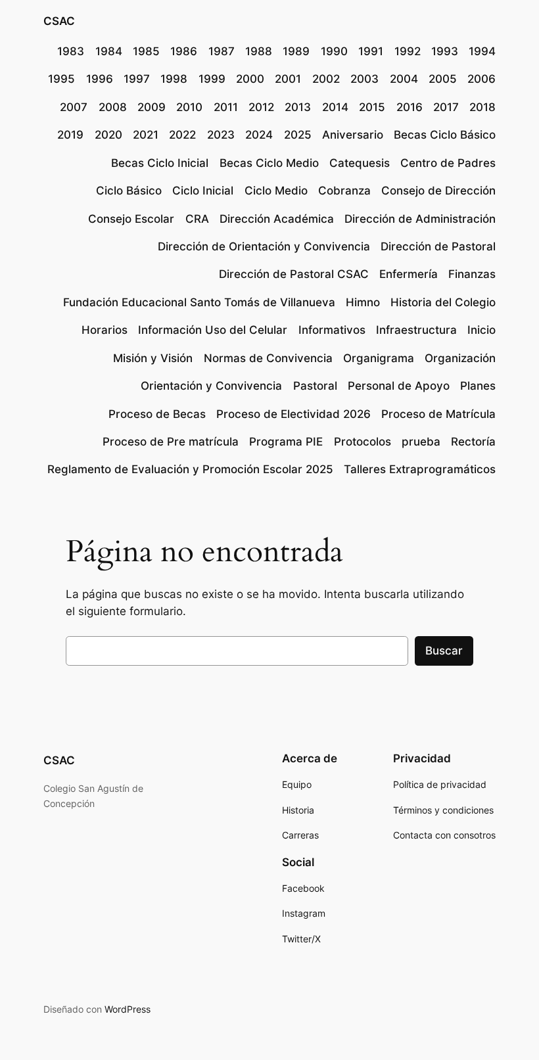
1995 (61, 78)
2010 (189, 107)
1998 (173, 78)
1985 (146, 51)
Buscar (444, 650)
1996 (99, 78)
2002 (326, 78)
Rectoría (473, 441)
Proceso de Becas (157, 414)
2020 (108, 134)
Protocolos (362, 441)
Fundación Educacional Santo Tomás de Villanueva (199, 302)
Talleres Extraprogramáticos (420, 469)
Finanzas (472, 274)
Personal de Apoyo (399, 385)
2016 (409, 107)
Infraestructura (416, 329)
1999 (212, 78)
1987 (221, 51)
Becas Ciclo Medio (269, 163)
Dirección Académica (277, 218)
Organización (460, 358)
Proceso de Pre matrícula (171, 441)
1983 (70, 51)
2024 (259, 134)
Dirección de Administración (420, 218)
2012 (261, 107)
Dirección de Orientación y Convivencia (264, 246)
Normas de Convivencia (268, 358)
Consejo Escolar (131, 218)
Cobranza (344, 190)
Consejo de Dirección (438, 190)
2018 (482, 107)
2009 (151, 107)
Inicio (481, 329)
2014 (335, 107)
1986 (183, 51)
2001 (288, 78)
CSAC (59, 21)
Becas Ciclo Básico (445, 134)
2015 (372, 107)
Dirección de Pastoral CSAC (294, 274)
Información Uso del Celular (212, 329)
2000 (250, 78)
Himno (363, 302)
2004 (404, 78)
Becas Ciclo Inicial (159, 163)
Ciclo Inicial (202, 190)
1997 (137, 78)
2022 (182, 134)
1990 (334, 51)
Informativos (331, 329)
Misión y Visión (153, 358)
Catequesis (359, 163)
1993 (444, 51)
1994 (482, 51)
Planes (478, 385)
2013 (298, 107)
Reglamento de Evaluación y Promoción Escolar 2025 (190, 469)
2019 (70, 134)
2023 (221, 134)
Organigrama (378, 358)
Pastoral (315, 385)
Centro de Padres (448, 163)
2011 (226, 107)
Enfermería (408, 274)
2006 (481, 78)
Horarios (105, 329)
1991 (370, 51)
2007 (73, 107)
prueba (421, 441)
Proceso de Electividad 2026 (293, 414)
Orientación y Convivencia (211, 385)
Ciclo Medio (276, 190)
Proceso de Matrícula (438, 414)
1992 (407, 51)
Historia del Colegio (443, 302)
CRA (197, 218)
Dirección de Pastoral (438, 246)
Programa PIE (286, 441)
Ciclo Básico (129, 190)
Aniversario (352, 134)
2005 (443, 78)
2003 (364, 78)
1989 (296, 51)
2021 (145, 134)
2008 (113, 107)
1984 (108, 51)
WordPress (128, 1009)
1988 (258, 51)
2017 (446, 107)
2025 (298, 134)
